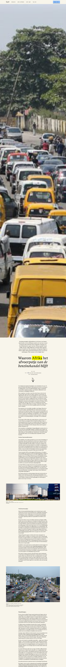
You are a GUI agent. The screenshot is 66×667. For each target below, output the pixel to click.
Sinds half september (37, 546)
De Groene (44, 445)
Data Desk (29, 428)
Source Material (36, 428)
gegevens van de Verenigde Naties (34, 634)
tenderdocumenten (25, 531)
